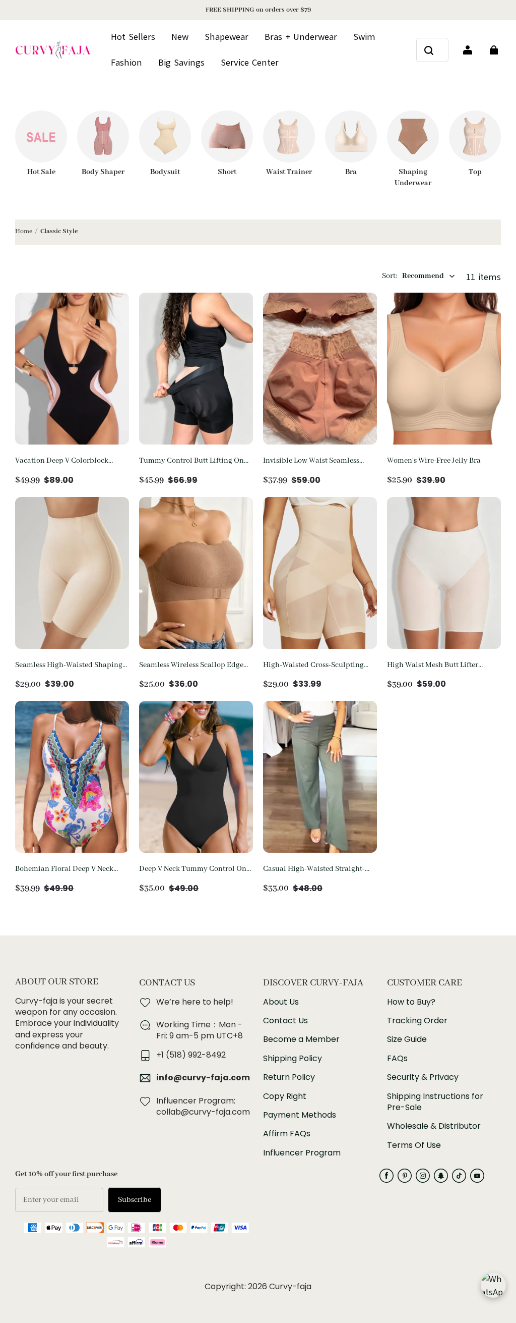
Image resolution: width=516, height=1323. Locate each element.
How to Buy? (411, 1002)
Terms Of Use (414, 1145)
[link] (250, 63)
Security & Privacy (423, 1077)
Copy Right (284, 1096)
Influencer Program (302, 1153)
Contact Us (285, 1020)
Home (23, 231)
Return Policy (289, 1077)
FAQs (397, 1058)
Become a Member (301, 1039)
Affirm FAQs (286, 1133)
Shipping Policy (292, 1058)
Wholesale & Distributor (434, 1126)
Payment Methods (299, 1115)
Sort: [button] (413, 276)
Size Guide (407, 1039)
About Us (281, 1002)
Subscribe (134, 1199)
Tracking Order (417, 1020)
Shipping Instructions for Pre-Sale (435, 1102)
